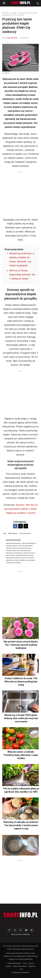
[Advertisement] (20, 194)
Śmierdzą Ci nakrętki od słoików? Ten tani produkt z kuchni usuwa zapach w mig (20, 825)
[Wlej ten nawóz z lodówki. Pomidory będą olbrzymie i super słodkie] (20, 738)
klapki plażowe (12, 533)
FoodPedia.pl (25, 934)
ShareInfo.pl (6, 13)
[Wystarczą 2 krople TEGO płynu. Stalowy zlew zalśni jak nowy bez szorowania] (20, 702)
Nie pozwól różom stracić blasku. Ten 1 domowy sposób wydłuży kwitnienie (21, 644)
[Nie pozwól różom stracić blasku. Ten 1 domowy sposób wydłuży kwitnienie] (20, 628)
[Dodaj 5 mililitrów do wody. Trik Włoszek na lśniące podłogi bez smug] (20, 665)
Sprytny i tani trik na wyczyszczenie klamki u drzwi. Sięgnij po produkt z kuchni (21, 508)
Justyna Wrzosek (12, 38)
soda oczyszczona (25, 533)
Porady (14, 13)
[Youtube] (26, 930)
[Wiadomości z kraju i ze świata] (20, 3)
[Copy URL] (25, 526)
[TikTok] (15, 930)
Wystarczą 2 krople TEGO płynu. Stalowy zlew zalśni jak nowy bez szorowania (21, 718)
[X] (20, 526)
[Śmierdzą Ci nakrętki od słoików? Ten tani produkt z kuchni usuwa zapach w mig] (20, 809)
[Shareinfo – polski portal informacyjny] (20, 915)
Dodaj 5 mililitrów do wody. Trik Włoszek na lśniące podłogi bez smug (21, 681)
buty (4, 533)
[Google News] (31, 930)
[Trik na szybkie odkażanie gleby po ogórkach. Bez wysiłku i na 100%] (20, 775)
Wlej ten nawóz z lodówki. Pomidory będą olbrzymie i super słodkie (21, 755)
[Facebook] (15, 526)
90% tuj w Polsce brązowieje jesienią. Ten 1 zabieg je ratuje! (22, 274)
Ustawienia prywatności (20, 972)
